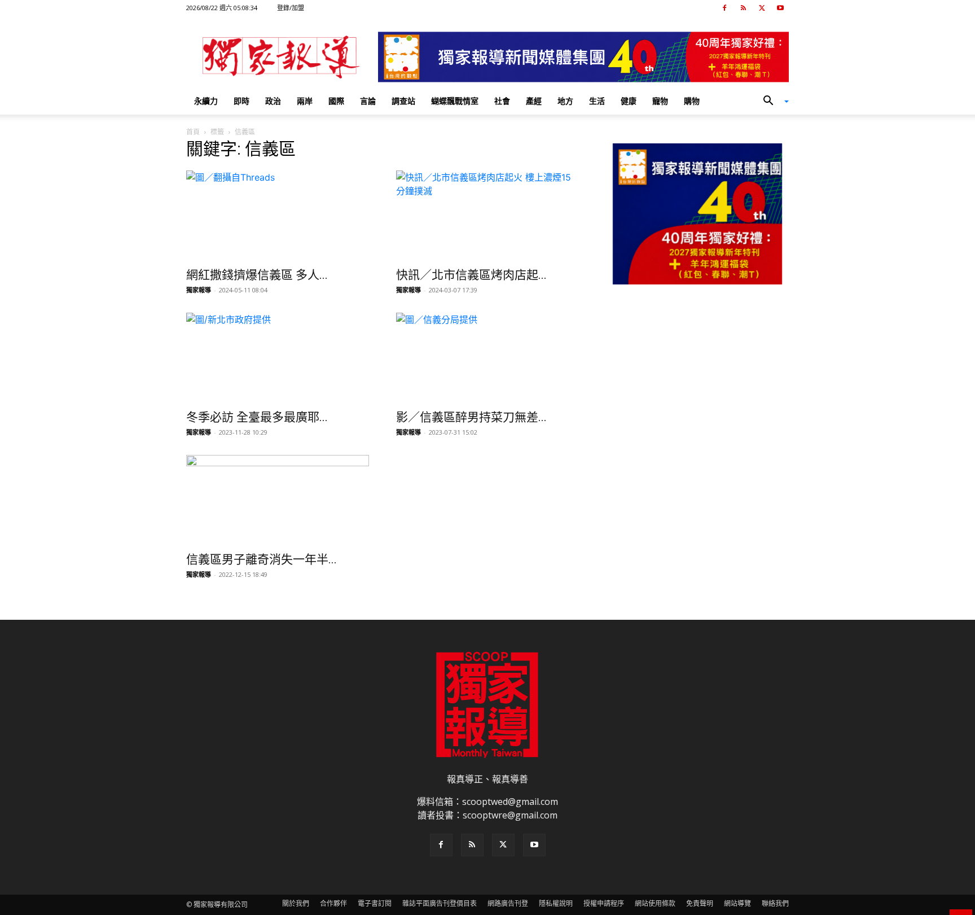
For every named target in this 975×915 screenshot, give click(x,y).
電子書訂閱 (375, 903)
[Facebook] (724, 8)
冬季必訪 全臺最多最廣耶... (257, 417)
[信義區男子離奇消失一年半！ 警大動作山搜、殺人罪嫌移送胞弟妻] (277, 500)
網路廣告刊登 (508, 903)
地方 (565, 100)
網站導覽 (737, 903)
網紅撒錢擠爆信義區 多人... (257, 275)
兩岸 (305, 100)
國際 (336, 100)
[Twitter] (761, 8)
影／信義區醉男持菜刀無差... (471, 417)
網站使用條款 (655, 903)
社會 (502, 100)
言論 (368, 100)
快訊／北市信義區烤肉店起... (471, 275)
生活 (597, 100)
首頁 (193, 132)
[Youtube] (780, 8)
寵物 (660, 100)
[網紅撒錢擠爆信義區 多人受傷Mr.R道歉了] (277, 215)
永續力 (206, 100)
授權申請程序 (603, 903)
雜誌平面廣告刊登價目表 (439, 903)
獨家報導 (198, 290)
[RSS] (743, 8)
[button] (772, 101)
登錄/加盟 (290, 7)
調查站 (403, 100)
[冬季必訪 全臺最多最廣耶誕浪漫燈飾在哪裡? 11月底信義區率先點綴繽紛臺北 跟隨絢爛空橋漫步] (277, 358)
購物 (692, 100)
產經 (534, 100)
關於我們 (295, 903)
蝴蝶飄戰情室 (454, 100)
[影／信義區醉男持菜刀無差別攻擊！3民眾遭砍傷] (487, 358)
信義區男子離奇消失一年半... (261, 559)
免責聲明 (699, 903)
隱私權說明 (556, 903)
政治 (273, 100)
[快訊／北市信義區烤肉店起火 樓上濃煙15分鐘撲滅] (487, 215)
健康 (628, 100)
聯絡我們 (775, 903)
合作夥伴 (333, 903)
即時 (241, 100)
